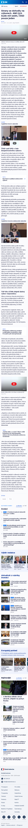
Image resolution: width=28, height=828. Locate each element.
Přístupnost (19, 825)
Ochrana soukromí (10, 825)
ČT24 (10, 499)
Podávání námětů (19, 805)
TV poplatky (4, 793)
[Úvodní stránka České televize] (7, 769)
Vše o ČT (3, 812)
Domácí (4, 499)
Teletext (3, 796)
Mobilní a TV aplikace (6, 809)
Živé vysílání (4, 790)
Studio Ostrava (18, 796)
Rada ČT (17, 799)
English (3, 825)
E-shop (3, 805)
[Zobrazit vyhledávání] (23, 2)
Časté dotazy (18, 809)
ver (3, 21)
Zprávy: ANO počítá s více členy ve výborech (12, 392)
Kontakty (17, 812)
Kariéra (17, 802)
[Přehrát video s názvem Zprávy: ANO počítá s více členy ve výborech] (14, 384)
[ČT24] (4, 2)
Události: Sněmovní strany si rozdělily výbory (12, 42)
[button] (14, 33)
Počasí (3, 802)
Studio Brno (18, 793)
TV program (4, 787)
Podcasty (3, 799)
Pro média (17, 787)
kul (1, 21)
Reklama (17, 790)
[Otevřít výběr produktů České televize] (26, 2)
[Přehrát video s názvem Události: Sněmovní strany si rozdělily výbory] (14, 32)
